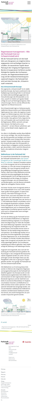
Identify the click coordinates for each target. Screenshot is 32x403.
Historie (3, 376)
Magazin (3, 372)
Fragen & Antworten (6, 383)
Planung (3, 374)
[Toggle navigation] (29, 2)
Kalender (3, 379)
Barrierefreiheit (12, 360)
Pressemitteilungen (6, 386)
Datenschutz (12, 359)
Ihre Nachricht (4, 391)
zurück (4, 322)
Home (29, 325)
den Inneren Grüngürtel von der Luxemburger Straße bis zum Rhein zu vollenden (16, 160)
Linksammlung (4, 387)
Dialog (2, 381)
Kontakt (3, 390)
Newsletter (3, 393)
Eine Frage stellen (5, 384)
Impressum (11, 357)
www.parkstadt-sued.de (12, 350)
